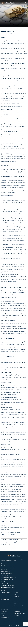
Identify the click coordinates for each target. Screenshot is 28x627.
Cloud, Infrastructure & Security (8, 579)
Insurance (3, 596)
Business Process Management (8, 587)
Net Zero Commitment (20, 613)
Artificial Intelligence (5, 571)
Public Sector (17, 596)
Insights (3, 613)
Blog (15, 602)
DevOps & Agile (4, 583)
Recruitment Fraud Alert (20, 605)
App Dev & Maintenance (6, 573)
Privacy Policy (17, 611)
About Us (3, 602)
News (2, 615)
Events (2, 605)
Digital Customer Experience (7, 585)
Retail (16, 594)
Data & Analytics (5, 575)
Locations (3, 603)
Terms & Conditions (5, 617)
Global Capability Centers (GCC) (8, 577)
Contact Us (23, 559)
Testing (3, 581)
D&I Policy (17, 615)
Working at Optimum (19, 603)
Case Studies (4, 611)
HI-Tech (16, 592)
